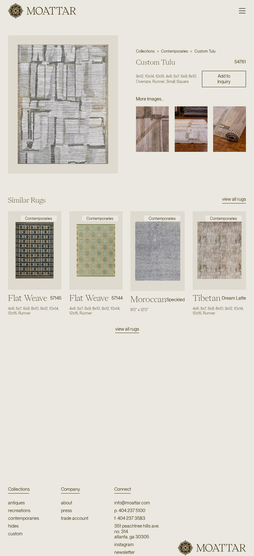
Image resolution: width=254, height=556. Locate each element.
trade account (74, 518)
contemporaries (23, 518)
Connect (122, 489)
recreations (19, 510)
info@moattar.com (132, 503)
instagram (124, 544)
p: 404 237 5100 (129, 510)
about (66, 503)
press (66, 510)
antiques (16, 503)
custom (15, 534)
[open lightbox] (63, 104)
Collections (19, 489)
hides (13, 526)
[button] (240, 10)
